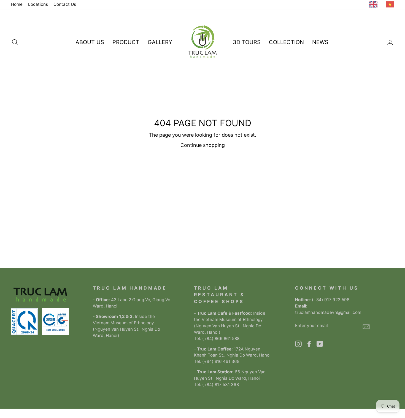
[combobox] (374, 4)
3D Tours (247, 42)
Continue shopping (202, 145)
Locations (38, 4)
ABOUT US (89, 42)
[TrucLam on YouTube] (320, 344)
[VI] (391, 4)
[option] (391, 4)
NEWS (320, 42)
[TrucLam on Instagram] (298, 344)
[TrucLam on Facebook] (309, 344)
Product (125, 42)
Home (17, 4)
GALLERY (160, 42)
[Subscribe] (366, 326)
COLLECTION (286, 42)
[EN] (374, 4)
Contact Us (64, 4)
